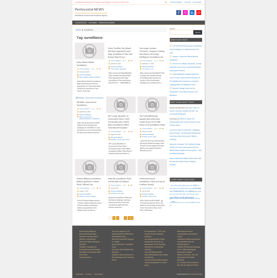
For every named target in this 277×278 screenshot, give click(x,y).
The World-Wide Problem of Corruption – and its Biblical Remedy (185, 150)
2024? (184, 185)
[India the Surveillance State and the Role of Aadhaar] (121, 167)
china (150, 196)
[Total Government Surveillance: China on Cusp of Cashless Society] (152, 167)
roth (196, 198)
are (198, 185)
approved (123, 69)
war (184, 202)
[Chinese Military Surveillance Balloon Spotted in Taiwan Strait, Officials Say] (89, 167)
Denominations (85, 257)
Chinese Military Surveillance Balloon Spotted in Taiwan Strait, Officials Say (89, 181)
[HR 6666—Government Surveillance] (89, 98)
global (86, 77)
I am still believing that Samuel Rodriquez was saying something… (156, 254)
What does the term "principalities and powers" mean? (187, 234)
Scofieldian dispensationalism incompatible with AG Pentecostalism (188, 241)
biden (174, 188)
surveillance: (96, 119)
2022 (175, 185)
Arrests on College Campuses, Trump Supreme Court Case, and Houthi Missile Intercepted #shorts (185, 67)
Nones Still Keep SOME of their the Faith (185, 158)
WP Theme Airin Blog (195, 274)
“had (112, 69)
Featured (187, 2)
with (193, 202)
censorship (120, 139)
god (195, 191)
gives (154, 136)
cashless (145, 196)
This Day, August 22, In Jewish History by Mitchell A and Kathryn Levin (122, 234)
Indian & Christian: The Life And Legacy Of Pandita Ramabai (187, 257)
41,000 (144, 136)
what (186, 202)
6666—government (85, 117)
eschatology (196, 188)
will (190, 202)
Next (130, 218)
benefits (113, 139)
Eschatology (197, 2)
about (117, 69)
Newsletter (80, 274)
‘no (143, 69)
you (199, 202)
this (177, 202)
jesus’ (171, 194)
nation (177, 194)
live (174, 194)
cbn (177, 188)
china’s (127, 139)
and (118, 193)
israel (199, 191)
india (122, 193)
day (190, 188)
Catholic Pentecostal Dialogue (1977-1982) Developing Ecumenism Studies (188, 249)
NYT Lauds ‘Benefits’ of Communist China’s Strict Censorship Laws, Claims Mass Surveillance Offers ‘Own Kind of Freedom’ (119, 122)
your (171, 205)
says (199, 198)
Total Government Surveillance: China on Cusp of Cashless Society (152, 181)
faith (171, 191)
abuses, (147, 69)
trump (180, 202)
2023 (179, 185)
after (191, 185)
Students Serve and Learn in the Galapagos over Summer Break (123, 257)
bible (171, 188)
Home (78, 30)
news (184, 194)
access (150, 136)
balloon (81, 196)
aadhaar (113, 193)
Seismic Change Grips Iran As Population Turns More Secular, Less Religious (184, 91)
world (196, 202)
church (187, 188)
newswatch (189, 194)
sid (170, 202)
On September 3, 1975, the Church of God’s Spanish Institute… (155, 234)
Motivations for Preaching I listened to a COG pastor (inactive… (155, 247)
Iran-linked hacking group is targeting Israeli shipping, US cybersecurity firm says (102, 2)
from (186, 191)
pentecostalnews (95, 77)
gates (81, 77)
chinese (87, 196)
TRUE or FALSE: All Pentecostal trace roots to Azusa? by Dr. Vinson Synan (185, 122)
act (152, 69)
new (180, 194)
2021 (172, 185)
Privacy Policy (98, 274)
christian (181, 188)
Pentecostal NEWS (89, 9)
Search (172, 29)
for (183, 191)
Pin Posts (89, 274)
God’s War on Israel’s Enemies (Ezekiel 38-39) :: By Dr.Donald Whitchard (184, 111)
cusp (154, 196)
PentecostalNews (176, 2)
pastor (197, 194)
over (194, 194)
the (174, 201)
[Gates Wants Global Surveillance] (89, 51)
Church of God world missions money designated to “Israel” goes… (156, 262)
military (93, 196)
